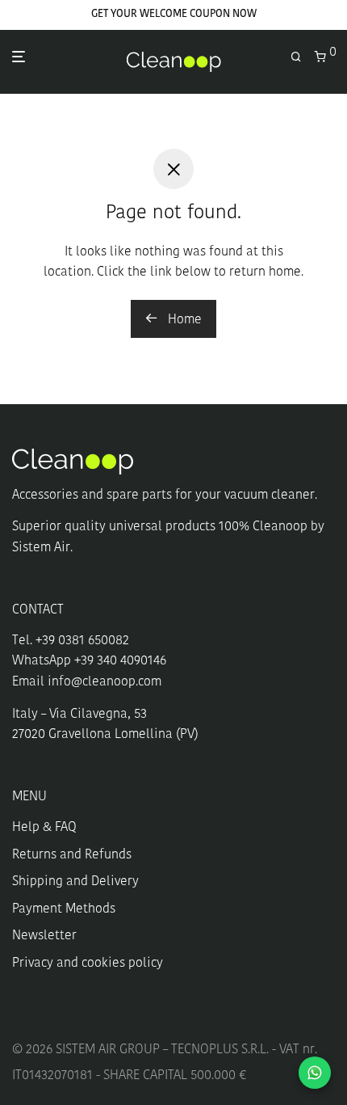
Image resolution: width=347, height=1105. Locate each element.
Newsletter (44, 936)
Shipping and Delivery (75, 881)
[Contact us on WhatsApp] (315, 1072)
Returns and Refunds (72, 855)
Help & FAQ (44, 827)
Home (183, 320)
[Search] (303, 58)
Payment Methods (63, 909)
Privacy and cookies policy (87, 963)
